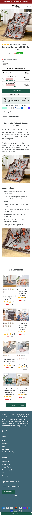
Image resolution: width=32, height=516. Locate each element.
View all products (16, 405)
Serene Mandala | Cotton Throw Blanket (22, 391)
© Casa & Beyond (16, 499)
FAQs (3, 473)
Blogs (3, 446)
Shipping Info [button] (7, 112)
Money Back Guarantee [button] (11, 116)
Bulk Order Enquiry (8, 452)
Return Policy (6, 464)
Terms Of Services (8, 470)
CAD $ (15, 495)
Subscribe (8, 492)
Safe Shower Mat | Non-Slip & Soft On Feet (9, 361)
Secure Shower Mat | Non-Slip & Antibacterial (9, 298)
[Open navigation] (2, 6)
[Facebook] (2, 431)
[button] (16, 73)
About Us (5, 443)
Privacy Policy (6, 467)
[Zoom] (28, 12)
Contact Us (5, 461)
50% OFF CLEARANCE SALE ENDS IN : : (16, 1)
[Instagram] (6, 431)
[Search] (27, 6)
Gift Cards (5, 449)
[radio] (5, 64)
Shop (3, 440)
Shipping (5, 476)
